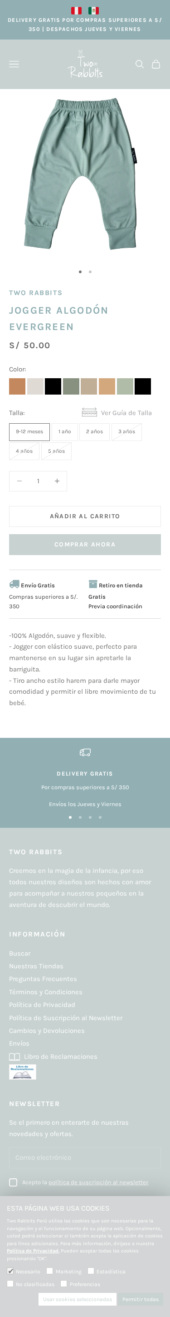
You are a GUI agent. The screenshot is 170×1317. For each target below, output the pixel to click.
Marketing (68, 1271)
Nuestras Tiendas (36, 966)
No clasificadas (35, 1284)
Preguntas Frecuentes (43, 979)
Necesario (28, 1271)
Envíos (19, 1043)
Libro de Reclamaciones (59, 1056)
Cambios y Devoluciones (47, 1031)
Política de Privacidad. (33, 1251)
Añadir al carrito (85, 516)
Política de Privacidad (42, 1005)
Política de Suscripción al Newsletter (65, 1018)
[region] (85, 778)
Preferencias (85, 1284)
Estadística (111, 1271)
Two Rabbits (36, 293)
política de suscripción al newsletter (98, 1182)
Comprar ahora (85, 544)
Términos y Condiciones (46, 992)
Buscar (19, 953)
